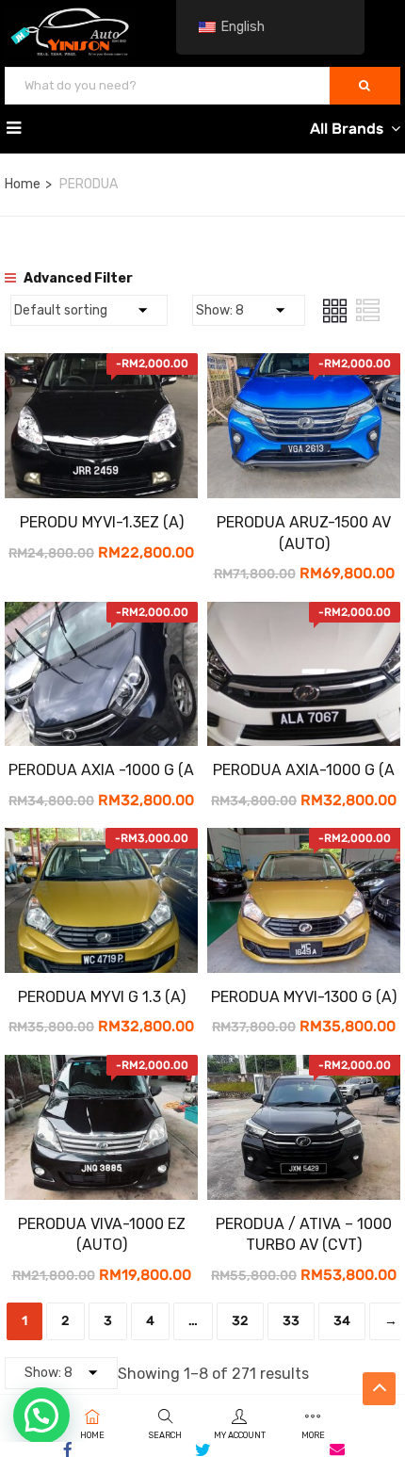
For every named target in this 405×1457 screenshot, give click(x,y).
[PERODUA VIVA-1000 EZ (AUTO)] (101, 1068)
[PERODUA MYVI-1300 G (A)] (303, 841)
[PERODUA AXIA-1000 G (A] (303, 615)
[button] (41, 1415)
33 (291, 1321)
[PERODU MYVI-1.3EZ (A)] (101, 367)
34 (341, 1321)
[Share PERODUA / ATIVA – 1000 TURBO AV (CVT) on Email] (337, 1449)
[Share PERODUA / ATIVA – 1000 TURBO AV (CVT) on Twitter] (202, 1449)
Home (22, 184)
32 (240, 1321)
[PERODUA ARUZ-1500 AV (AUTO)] (303, 367)
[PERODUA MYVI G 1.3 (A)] (101, 841)
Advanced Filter (77, 278)
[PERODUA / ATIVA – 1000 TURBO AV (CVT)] (303, 1068)
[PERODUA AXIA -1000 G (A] (101, 615)
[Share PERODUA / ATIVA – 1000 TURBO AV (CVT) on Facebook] (67, 1449)
